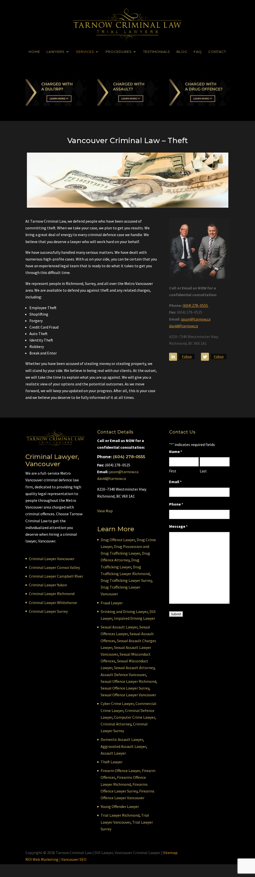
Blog (182, 52)
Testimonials (156, 52)
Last (203, 471)
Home (34, 52)
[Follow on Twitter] (205, 357)
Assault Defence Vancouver (123, 674)
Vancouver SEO (73, 859)
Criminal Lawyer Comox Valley (54, 567)
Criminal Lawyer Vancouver (51, 558)
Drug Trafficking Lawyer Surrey (126, 580)
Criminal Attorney (116, 723)
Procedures (119, 52)
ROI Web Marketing (42, 859)
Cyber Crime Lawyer (117, 703)
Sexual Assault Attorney (134, 667)
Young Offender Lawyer (120, 806)
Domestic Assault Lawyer (122, 739)
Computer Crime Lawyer (134, 717)
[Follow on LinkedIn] (173, 357)
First (172, 471)
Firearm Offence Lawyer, (121, 770)
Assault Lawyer (113, 753)
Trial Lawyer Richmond (120, 815)
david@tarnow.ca (183, 325)
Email (175, 481)
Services (85, 52)
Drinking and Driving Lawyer (124, 611)
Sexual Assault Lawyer (119, 626)
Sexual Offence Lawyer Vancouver (128, 694)
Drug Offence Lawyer (118, 539)
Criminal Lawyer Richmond (51, 593)
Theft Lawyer (112, 761)
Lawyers (55, 52)
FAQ (198, 52)
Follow (187, 356)
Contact (217, 52)
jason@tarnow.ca (195, 319)
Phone (176, 504)
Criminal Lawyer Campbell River (56, 576)
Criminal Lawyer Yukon (48, 584)
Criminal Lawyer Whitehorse (53, 602)
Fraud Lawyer (112, 602)
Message (178, 526)
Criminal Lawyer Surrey (48, 611)
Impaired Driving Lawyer (134, 618)
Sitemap (170, 852)
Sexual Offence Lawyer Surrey (125, 688)
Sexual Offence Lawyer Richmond (128, 681)
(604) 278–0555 (196, 305)
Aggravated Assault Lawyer (123, 746)
